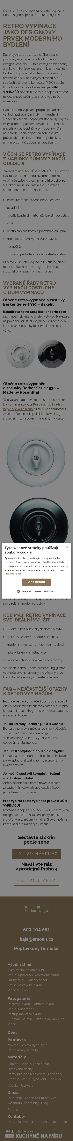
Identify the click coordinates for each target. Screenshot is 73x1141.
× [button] (66, 546)
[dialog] (36, 570)
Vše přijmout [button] (36, 582)
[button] (36, 591)
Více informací (13, 573)
